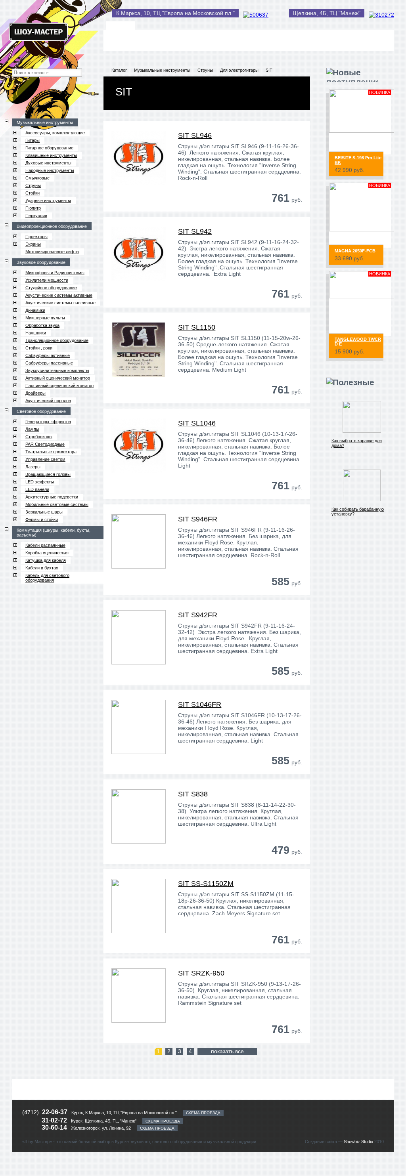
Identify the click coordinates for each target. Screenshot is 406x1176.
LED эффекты (39, 481)
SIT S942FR (197, 615)
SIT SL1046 (197, 423)
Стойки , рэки (38, 348)
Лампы (32, 429)
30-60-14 (55, 1127)
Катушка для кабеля (45, 560)
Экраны (33, 244)
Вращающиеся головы (48, 474)
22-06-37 (54, 1112)
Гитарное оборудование (49, 147)
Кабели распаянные (45, 545)
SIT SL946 (195, 135)
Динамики (35, 310)
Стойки (32, 193)
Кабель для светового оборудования (47, 577)
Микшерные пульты (45, 317)
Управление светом (45, 459)
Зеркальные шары (44, 512)
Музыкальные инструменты (45, 122)
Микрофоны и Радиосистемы (54, 272)
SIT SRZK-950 (201, 973)
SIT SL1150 (196, 327)
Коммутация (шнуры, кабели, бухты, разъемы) (53, 532)
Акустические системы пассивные (60, 302)
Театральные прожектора (51, 451)
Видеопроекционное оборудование (52, 226)
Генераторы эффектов (48, 421)
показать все (227, 1051)
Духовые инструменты (48, 162)
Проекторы (36, 236)
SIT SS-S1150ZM (206, 884)
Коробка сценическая (47, 552)
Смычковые (37, 178)
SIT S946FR (197, 519)
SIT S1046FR (199, 704)
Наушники (35, 332)
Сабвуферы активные (47, 355)
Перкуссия (36, 215)
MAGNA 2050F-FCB (355, 250)
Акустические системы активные (58, 295)
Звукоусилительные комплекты (57, 370)
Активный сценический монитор (57, 378)
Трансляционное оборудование (56, 340)
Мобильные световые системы (56, 504)
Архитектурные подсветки (51, 496)
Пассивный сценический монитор (59, 385)
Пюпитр (33, 208)
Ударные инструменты (48, 200)
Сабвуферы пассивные (49, 363)
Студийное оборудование (51, 287)
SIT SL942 (195, 231)
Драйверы (35, 393)
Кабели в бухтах (41, 567)
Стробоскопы (38, 436)
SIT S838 (193, 794)
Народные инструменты (49, 170)
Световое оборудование (41, 411)
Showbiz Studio (358, 1141)
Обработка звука (42, 325)
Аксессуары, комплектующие (55, 132)
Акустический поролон (48, 400)
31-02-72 (55, 1120)
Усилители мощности (46, 280)
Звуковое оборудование (41, 262)
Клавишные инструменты (51, 155)
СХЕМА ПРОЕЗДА (203, 1113)
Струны (33, 185)
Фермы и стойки (41, 519)
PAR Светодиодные (45, 444)
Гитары (32, 140)
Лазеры (32, 466)
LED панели (37, 489)
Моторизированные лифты (52, 251)
